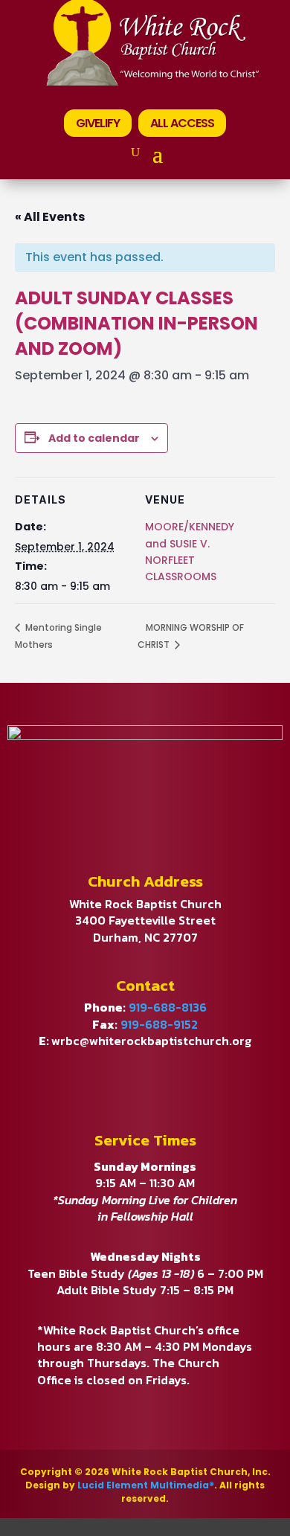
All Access (182, 123)
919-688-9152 (159, 1024)
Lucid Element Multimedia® (145, 1485)
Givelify (98, 123)
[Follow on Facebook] (91, 1073)
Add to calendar (94, 438)
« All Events (50, 216)
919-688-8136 (168, 1007)
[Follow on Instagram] (198, 1073)
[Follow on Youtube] (145, 1073)
